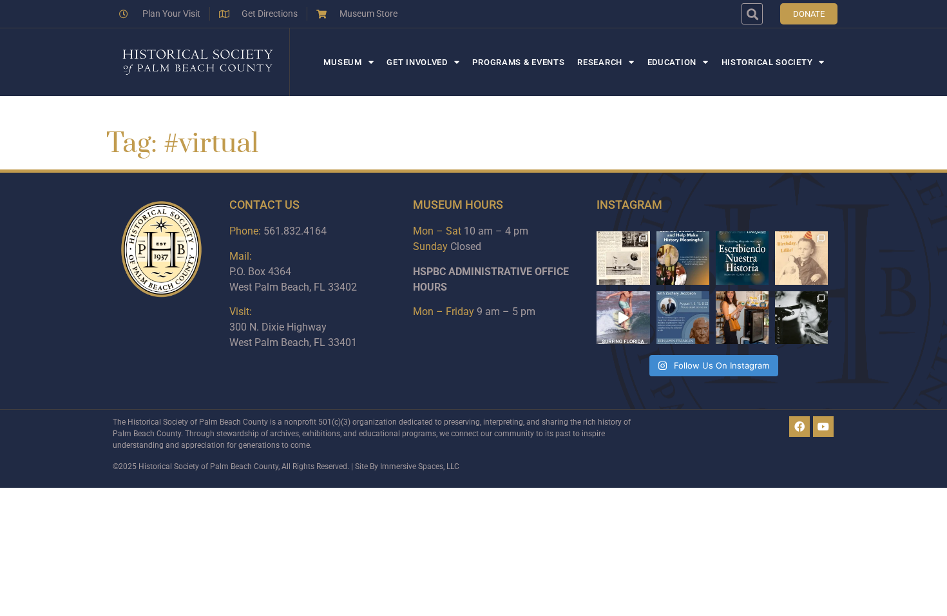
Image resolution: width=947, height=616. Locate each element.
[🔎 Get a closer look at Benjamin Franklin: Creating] (682, 317)
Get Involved (417, 62)
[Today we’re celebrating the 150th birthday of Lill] (801, 257)
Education (671, 62)
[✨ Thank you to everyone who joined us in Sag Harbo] (742, 317)
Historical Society (767, 62)
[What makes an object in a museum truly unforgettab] (623, 317)
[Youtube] (823, 426)
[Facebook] (799, 426)
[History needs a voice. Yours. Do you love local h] (682, 257)
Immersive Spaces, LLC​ (419, 466)
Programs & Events (518, 62)
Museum (342, 62)
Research (599, 62)
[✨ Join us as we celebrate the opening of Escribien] (742, 257)
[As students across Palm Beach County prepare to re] (801, 317)
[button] (752, 13)
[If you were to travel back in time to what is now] (623, 257)
